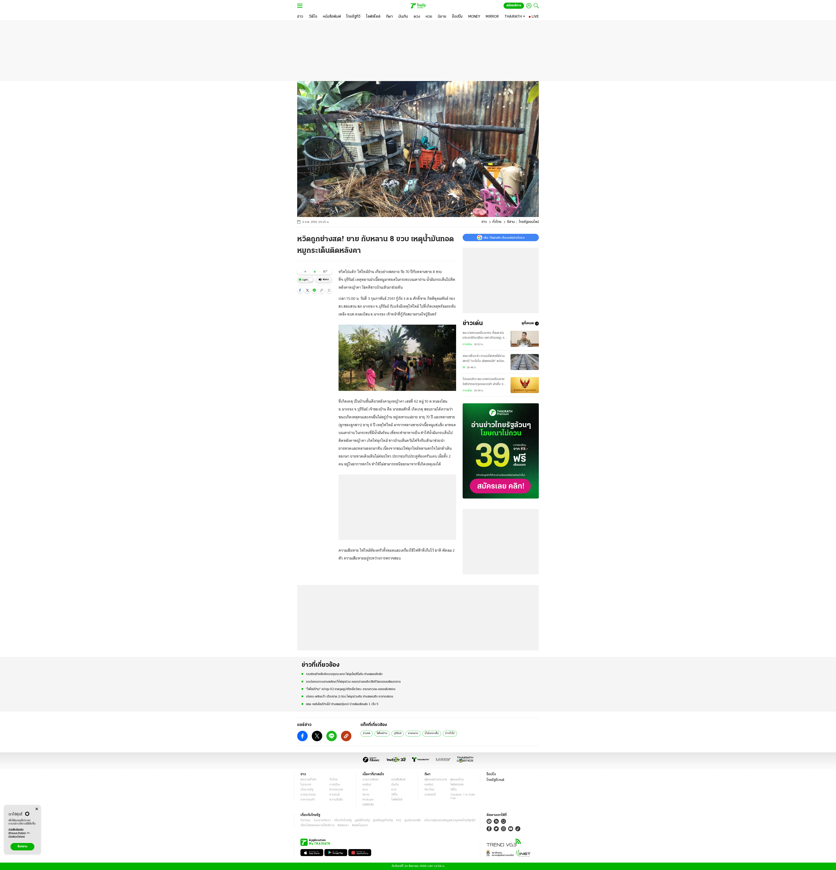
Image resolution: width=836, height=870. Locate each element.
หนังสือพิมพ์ (398, 779)
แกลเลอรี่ (430, 794)
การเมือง (467, 344)
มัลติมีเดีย (368, 804)
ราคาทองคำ (307, 799)
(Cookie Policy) (16, 836)
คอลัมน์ (366, 784)
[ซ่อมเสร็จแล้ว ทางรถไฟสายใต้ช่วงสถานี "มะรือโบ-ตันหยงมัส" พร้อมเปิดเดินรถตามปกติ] (525, 362)
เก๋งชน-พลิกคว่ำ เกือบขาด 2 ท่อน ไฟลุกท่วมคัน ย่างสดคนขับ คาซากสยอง (349, 696)
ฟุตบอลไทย (457, 779)
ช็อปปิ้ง (491, 774)
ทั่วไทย (496, 222)
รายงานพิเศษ (370, 779)
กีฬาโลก (429, 789)
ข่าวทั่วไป (450, 733)
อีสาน (511, 222)
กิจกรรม (305, 820)
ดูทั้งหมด (528, 323)
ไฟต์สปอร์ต (457, 784)
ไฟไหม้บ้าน (382, 733)
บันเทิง (395, 784)
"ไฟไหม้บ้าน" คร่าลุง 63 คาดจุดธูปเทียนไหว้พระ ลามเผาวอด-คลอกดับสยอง (350, 689)
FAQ (398, 820)
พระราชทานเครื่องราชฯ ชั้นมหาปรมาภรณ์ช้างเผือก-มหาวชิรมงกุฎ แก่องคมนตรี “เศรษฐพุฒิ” (484, 336)
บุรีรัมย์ (397, 733)
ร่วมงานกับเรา (322, 820)
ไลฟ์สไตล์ (396, 799)
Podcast (368, 799)
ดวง (365, 789)
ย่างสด (366, 733)
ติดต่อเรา (343, 825)
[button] (300, 290)
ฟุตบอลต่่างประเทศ (436, 779)
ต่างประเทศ (336, 789)
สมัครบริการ (513, 5)
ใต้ (464, 367)
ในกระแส (305, 784)
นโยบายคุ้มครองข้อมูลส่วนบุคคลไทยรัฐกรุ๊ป (449, 820)
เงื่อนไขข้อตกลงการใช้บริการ (317, 825)
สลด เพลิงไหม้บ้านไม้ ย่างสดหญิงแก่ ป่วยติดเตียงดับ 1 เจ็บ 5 (342, 704)
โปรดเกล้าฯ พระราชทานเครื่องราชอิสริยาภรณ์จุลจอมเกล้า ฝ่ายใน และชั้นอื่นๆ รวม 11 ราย (484, 382)
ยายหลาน (413, 733)
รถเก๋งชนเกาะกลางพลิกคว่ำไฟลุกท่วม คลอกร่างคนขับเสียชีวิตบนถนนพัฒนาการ (353, 681)
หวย (393, 789)
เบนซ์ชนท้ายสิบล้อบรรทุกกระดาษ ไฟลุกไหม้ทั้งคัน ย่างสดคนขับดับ (344, 674)
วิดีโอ (394, 794)
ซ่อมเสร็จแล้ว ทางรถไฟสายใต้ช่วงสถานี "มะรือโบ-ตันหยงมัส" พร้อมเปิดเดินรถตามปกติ (484, 359)
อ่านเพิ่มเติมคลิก (17, 831)
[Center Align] (36, 809)
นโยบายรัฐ (306, 789)
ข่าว (484, 222)
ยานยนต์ (334, 794)
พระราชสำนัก (308, 779)
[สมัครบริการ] (501, 451)
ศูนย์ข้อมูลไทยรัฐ (383, 820)
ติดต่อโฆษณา (360, 825)
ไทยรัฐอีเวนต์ (495, 780)
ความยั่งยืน (336, 799)
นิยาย (365, 794)
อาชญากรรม (308, 794)
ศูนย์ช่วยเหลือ (413, 820)
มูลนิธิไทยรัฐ (362, 820)
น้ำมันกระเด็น (432, 733)
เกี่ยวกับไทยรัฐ (343, 820)
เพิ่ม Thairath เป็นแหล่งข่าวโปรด (504, 237)
